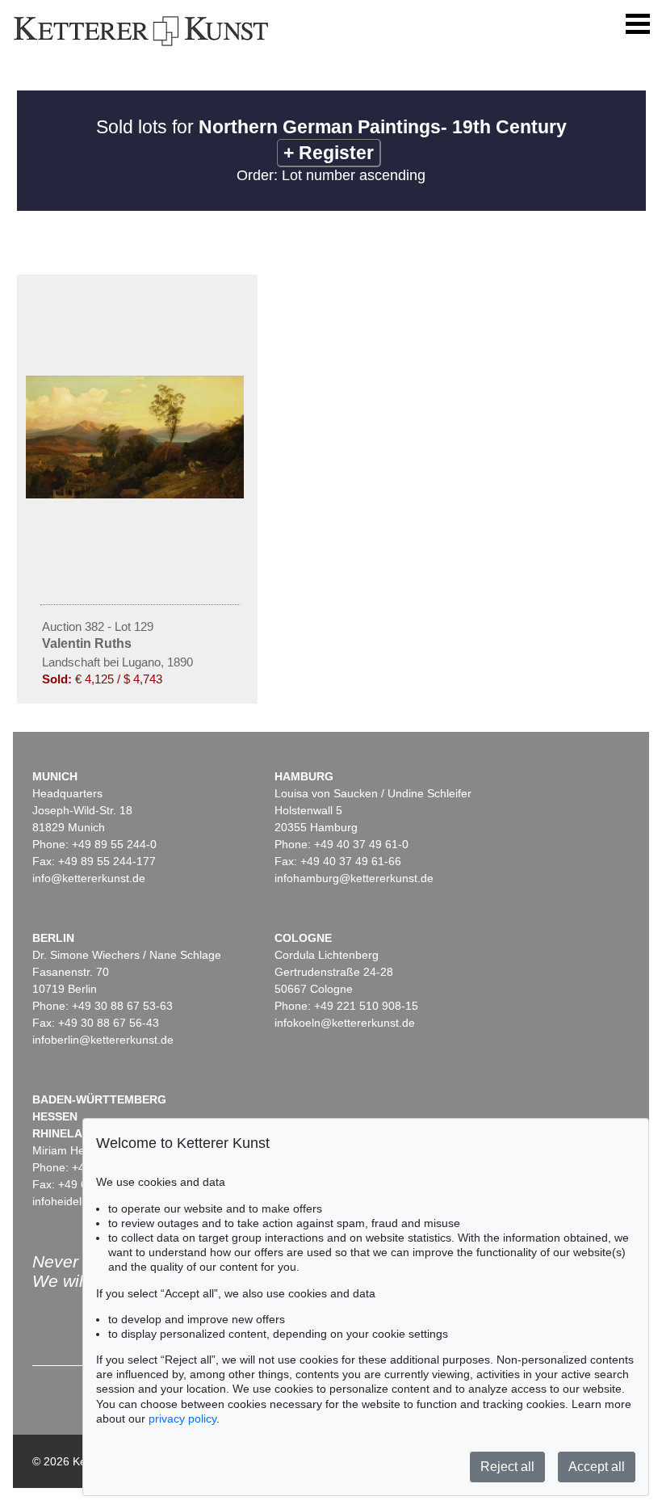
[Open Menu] (638, 24)
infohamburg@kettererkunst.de (354, 878)
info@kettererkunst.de (88, 878)
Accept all (596, 1466)
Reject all (507, 1466)
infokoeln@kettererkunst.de (344, 1022)
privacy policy (182, 1418)
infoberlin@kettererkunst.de (103, 1039)
